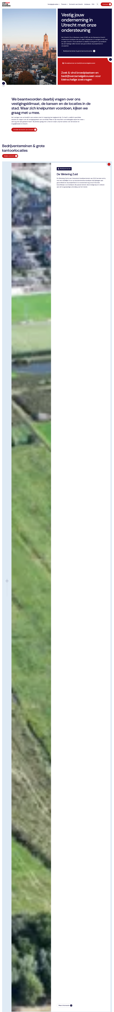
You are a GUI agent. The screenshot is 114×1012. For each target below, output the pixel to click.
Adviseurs (87, 4)
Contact (105, 4)
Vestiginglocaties (53, 4)
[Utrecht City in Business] (6, 4)
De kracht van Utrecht (76, 4)
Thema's (63, 4)
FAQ (93, 4)
